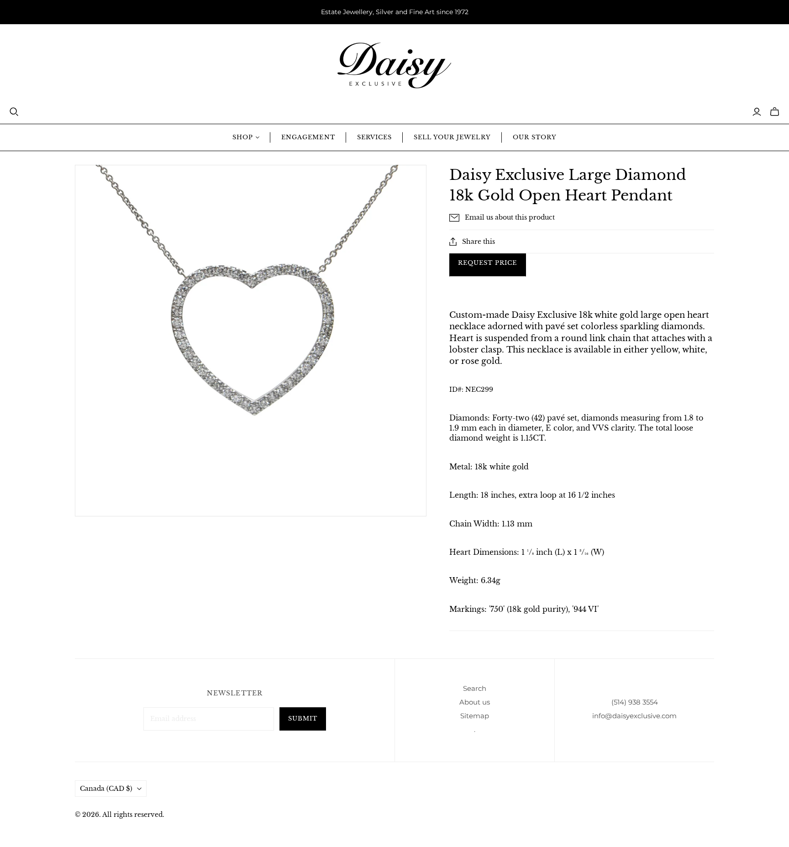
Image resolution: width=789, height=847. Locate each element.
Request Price (487, 263)
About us (474, 702)
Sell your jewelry (452, 137)
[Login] (757, 112)
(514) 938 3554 (634, 702)
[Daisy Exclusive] (394, 65)
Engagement (308, 137)
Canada (106, 788)
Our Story (535, 137)
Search (474, 688)
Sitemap (474, 715)
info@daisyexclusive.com (634, 715)
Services (374, 137)
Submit (302, 718)
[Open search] (14, 111)
